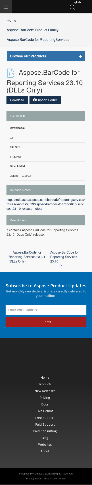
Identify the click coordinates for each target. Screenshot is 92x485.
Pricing (45, 397)
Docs (44, 404)
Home (11, 20)
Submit (46, 322)
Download (17, 100)
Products (45, 384)
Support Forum (47, 100)
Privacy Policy (34, 478)
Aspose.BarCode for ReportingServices (38, 39)
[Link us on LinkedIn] (36, 358)
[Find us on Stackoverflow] (46, 358)
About (44, 451)
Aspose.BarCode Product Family (33, 29)
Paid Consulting (45, 431)
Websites (45, 444)
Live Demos (44, 411)
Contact (62, 478)
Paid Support (45, 424)
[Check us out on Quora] (56, 358)
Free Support (45, 418)
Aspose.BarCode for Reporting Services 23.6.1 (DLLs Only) (27, 256)
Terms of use (49, 478)
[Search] (72, 7)
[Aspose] (33, 6)
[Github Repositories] (66, 358)
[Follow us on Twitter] (25, 358)
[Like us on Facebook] (15, 358)
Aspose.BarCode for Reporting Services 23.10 (64, 256)
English (75, 2)
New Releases (45, 391)
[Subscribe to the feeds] (77, 358)
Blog (45, 438)
